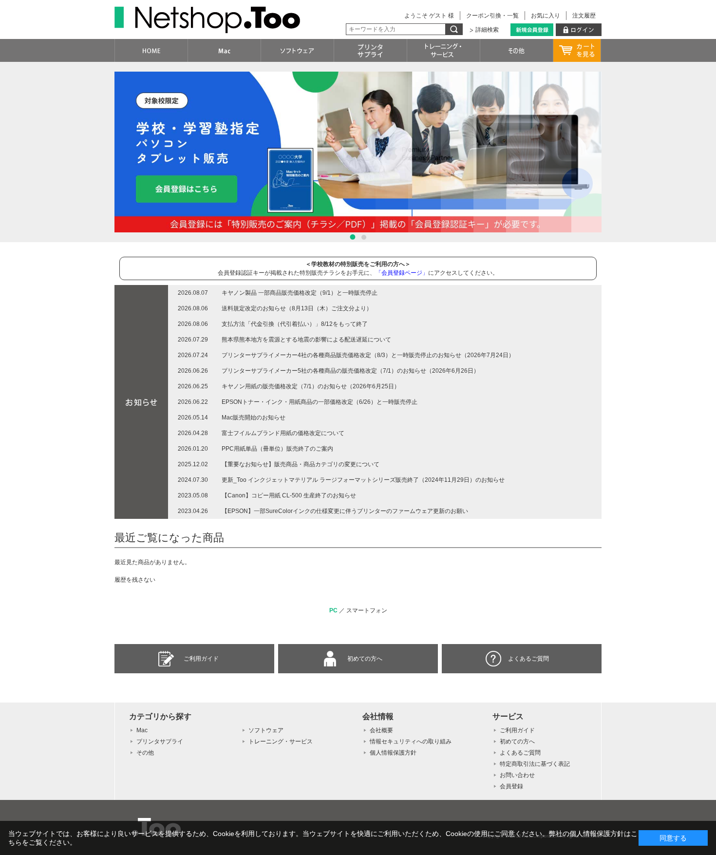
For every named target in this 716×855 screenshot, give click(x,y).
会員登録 (511, 786)
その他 (145, 752)
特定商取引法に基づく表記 (535, 763)
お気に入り (545, 15)
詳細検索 (487, 29)
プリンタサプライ (159, 741)
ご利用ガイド (201, 658)
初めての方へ (364, 658)
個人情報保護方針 (393, 752)
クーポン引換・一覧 (492, 15)
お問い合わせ (517, 775)
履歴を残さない (134, 579)
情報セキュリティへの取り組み (411, 741)
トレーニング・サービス (280, 741)
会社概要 (381, 730)
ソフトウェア (265, 730)
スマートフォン (366, 610)
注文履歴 (584, 15)
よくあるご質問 (528, 658)
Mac (142, 730)
